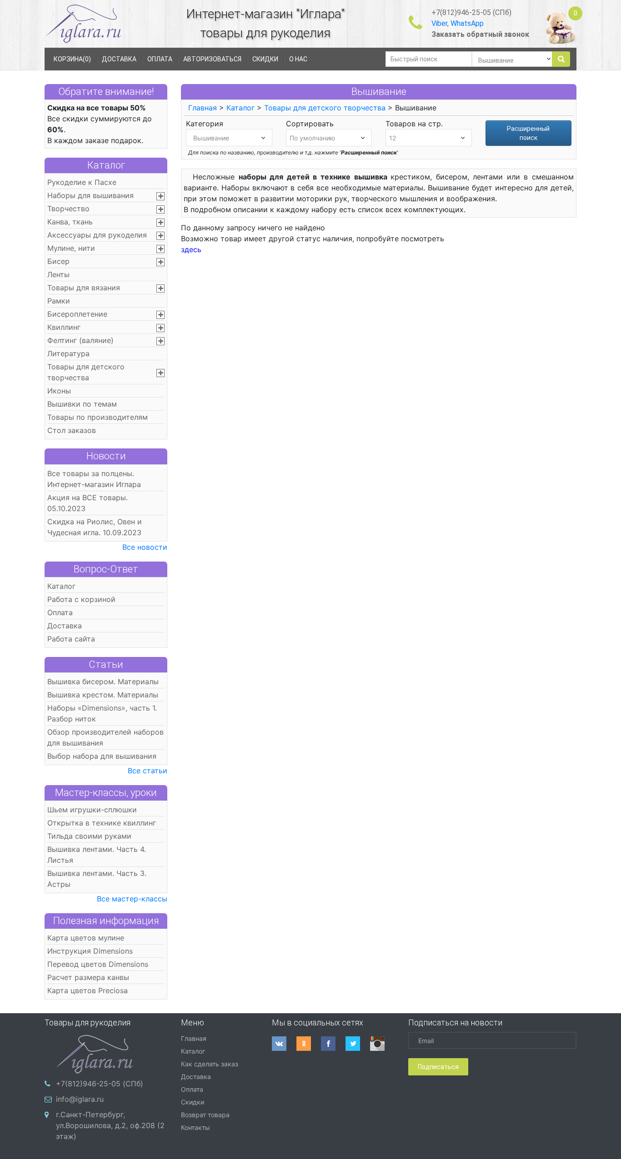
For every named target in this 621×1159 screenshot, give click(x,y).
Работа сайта (71, 638)
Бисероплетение (77, 313)
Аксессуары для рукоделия (97, 234)
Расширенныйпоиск (528, 133)
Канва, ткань (70, 221)
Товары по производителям (97, 417)
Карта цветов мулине (85, 937)
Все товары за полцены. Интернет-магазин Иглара (94, 479)
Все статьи (147, 770)
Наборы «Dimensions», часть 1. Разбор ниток (102, 713)
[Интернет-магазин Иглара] (83, 23)
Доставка (64, 625)
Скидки (192, 1102)
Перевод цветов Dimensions (97, 964)
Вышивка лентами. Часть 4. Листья (96, 855)
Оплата (60, 612)
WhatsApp (467, 23)
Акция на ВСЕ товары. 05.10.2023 (87, 503)
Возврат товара (205, 1115)
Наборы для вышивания (90, 195)
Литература (68, 353)
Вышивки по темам (82, 403)
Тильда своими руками (89, 836)
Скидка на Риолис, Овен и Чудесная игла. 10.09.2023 (94, 527)
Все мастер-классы (132, 898)
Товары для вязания (83, 287)
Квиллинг (63, 327)
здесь (191, 249)
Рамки (58, 300)
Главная (202, 107)
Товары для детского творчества (86, 372)
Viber (439, 23)
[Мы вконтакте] (284, 1043)
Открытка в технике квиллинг (101, 822)
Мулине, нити (71, 248)
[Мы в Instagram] (382, 1043)
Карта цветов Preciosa (87, 990)
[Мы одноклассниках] (308, 1043)
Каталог (106, 165)
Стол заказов (71, 430)
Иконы (59, 390)
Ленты (58, 274)
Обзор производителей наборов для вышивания (105, 737)
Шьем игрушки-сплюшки (92, 809)
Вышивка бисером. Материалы (103, 681)
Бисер (58, 261)
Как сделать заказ (209, 1064)
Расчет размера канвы (88, 977)
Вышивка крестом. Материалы (102, 694)
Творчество (68, 208)
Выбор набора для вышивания (101, 756)
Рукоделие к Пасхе (81, 182)
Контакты (195, 1127)
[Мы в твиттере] (358, 1043)
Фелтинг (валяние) (80, 340)
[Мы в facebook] (333, 1043)
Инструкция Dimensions (90, 950)
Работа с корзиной (81, 599)
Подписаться (438, 1066)
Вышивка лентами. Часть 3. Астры (96, 879)
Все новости (144, 547)
